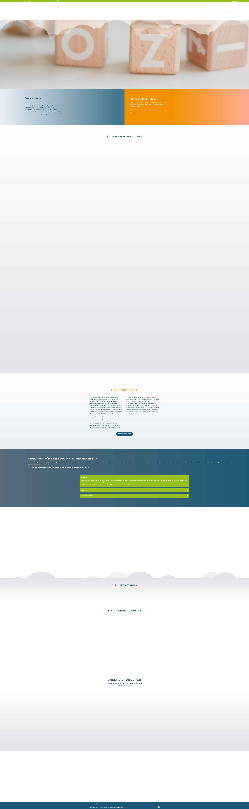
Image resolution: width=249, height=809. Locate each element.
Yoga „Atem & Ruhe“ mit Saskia (100, 197)
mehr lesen (93, 145)
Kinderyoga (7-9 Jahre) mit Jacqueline (102, 240)
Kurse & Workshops (221, 11)
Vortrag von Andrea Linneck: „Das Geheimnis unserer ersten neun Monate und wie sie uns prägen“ (119, 305)
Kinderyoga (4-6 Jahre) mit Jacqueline (102, 229)
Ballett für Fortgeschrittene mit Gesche (102, 315)
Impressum (91, 803)
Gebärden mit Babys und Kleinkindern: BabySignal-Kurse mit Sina (110, 272)
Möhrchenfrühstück (96, 154)
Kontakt (235, 11)
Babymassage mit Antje (97, 262)
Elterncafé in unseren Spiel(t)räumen (101, 143)
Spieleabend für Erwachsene (99, 165)
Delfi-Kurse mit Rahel (97, 283)
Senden (156, 788)
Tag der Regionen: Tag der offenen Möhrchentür (104, 175)
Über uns (206, 11)
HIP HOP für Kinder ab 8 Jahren (100, 337)
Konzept (229, 11)
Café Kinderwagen (96, 186)
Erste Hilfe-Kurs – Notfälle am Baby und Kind (104, 294)
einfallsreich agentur (118, 807)
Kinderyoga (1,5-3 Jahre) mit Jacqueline (102, 251)
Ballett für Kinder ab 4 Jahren (99, 358)
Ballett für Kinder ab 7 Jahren (99, 348)
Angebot (212, 11)
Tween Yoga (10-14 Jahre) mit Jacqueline (103, 218)
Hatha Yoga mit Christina (98, 208)
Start (201, 11)
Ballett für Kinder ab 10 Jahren (99, 326)
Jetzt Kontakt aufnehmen (124, 433)
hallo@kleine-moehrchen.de (97, 778)
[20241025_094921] (124, 668)
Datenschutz (99, 803)
